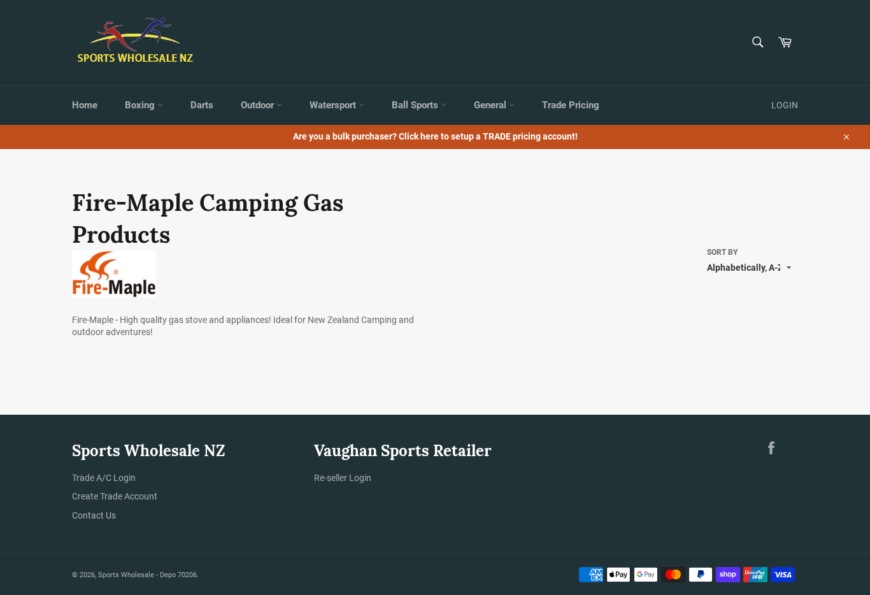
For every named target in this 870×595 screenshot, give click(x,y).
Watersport (334, 105)
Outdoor (258, 105)
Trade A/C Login (104, 478)
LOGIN (784, 105)
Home (84, 105)
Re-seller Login (342, 478)
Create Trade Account (114, 496)
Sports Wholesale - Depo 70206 (147, 575)
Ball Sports (416, 105)
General (491, 105)
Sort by (722, 252)
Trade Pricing (570, 105)
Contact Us (94, 515)
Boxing (141, 105)
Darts (201, 105)
